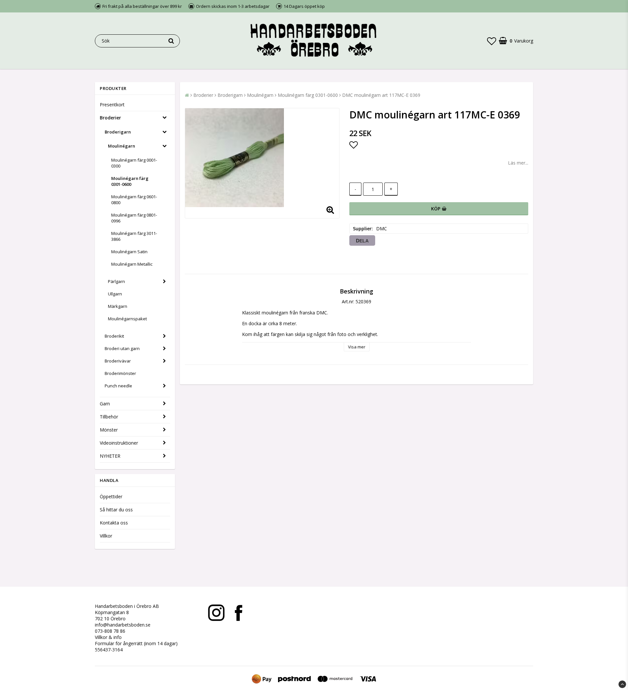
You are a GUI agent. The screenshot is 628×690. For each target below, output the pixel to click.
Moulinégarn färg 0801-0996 (134, 218)
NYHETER (110, 456)
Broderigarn (118, 132)
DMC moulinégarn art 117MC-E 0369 (381, 95)
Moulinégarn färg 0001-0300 (134, 163)
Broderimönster (120, 373)
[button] (491, 40)
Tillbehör (109, 417)
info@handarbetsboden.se (122, 625)
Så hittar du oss (116, 509)
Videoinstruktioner (119, 443)
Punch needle (118, 386)
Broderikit (114, 336)
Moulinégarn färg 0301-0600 (129, 181)
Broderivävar (118, 361)
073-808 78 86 (110, 631)
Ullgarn (115, 294)
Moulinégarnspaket (127, 319)
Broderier (110, 118)
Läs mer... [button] (518, 163)
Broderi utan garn (122, 348)
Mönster (109, 430)
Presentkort (112, 104)
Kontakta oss (114, 523)
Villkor (106, 536)
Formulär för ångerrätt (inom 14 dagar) (136, 643)
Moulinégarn (121, 146)
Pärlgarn (116, 281)
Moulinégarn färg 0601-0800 (134, 199)
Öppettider (111, 496)
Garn (105, 403)
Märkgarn (117, 306)
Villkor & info (108, 637)
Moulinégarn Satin (129, 252)
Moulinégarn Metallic (131, 264)
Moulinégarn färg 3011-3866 (134, 236)
